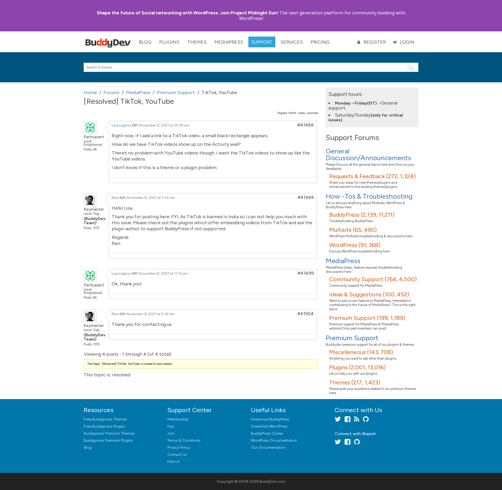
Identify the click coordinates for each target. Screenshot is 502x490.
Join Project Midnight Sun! (187, 13)
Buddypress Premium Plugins (108, 440)
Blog (145, 42)
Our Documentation (268, 447)
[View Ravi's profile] (90, 205)
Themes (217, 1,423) (354, 382)
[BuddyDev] (109, 42)
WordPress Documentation (274, 440)
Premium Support (352, 338)
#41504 (305, 313)
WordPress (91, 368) (354, 245)
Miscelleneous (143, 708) (361, 352)
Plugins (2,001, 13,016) (357, 367)
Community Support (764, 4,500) (373, 279)
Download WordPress (269, 426)
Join (170, 433)
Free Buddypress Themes (105, 419)
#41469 (306, 197)
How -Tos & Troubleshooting (369, 196)
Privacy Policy (178, 447)
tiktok (292, 113)
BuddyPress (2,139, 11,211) (362, 214)
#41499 (306, 273)
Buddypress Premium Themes (109, 433)
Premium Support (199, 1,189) (367, 317)
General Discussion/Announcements (368, 154)
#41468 (305, 125)
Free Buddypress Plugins (104, 426)
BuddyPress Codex (267, 433)
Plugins (169, 42)
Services (292, 42)
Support (262, 42)
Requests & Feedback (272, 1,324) (372, 176)
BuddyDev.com (272, 481)
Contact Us (177, 454)
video (301, 113)
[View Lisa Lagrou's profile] (90, 132)
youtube (312, 113)
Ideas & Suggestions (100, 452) (369, 294)
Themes (197, 42)
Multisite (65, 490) (353, 229)
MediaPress (228, 42)
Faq (170, 426)
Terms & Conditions (184, 440)
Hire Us (173, 461)
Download (270, 419)
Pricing (320, 42)
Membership (178, 419)
